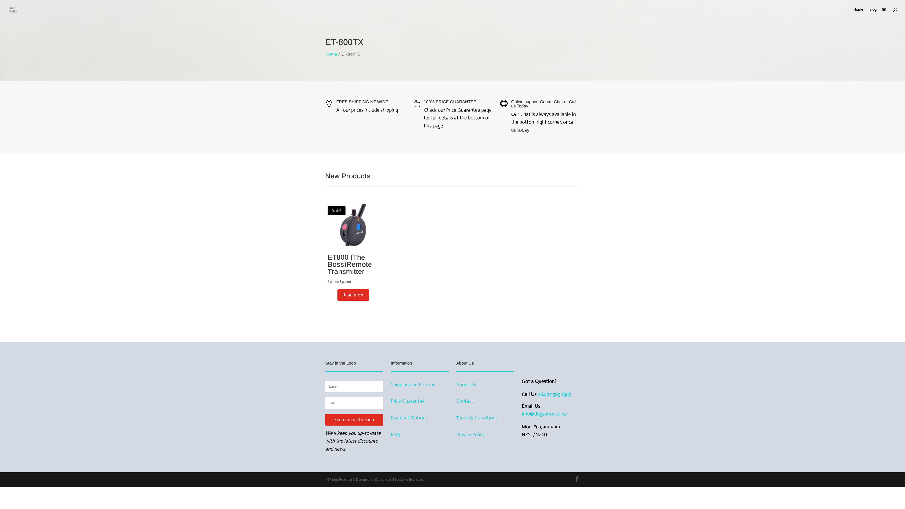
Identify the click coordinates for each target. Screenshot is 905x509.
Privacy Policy (470, 434)
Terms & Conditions (477, 418)
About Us (466, 385)
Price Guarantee (408, 401)
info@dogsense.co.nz (544, 414)
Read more (353, 295)
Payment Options (409, 418)
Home (858, 10)
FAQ (395, 434)
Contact (464, 401)
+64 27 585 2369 (555, 394)
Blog (873, 10)
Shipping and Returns (413, 385)
